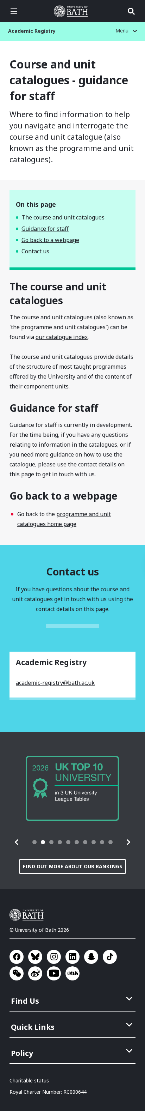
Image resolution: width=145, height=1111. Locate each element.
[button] (17, 842)
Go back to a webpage (50, 240)
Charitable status (29, 1080)
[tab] (34, 842)
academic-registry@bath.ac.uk (55, 683)
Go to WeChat (17, 973)
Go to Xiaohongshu (72, 973)
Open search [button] (131, 11)
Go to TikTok (110, 957)
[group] (72, 788)
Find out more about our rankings (72, 866)
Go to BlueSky (35, 957)
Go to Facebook (17, 957)
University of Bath (72, 11)
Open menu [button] (13, 11)
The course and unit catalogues (63, 217)
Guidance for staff (45, 229)
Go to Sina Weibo (35, 973)
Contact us (35, 251)
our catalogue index (62, 337)
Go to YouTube (54, 973)
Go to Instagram (54, 957)
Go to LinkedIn (72, 957)
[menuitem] (73, 999)
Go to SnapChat (91, 957)
